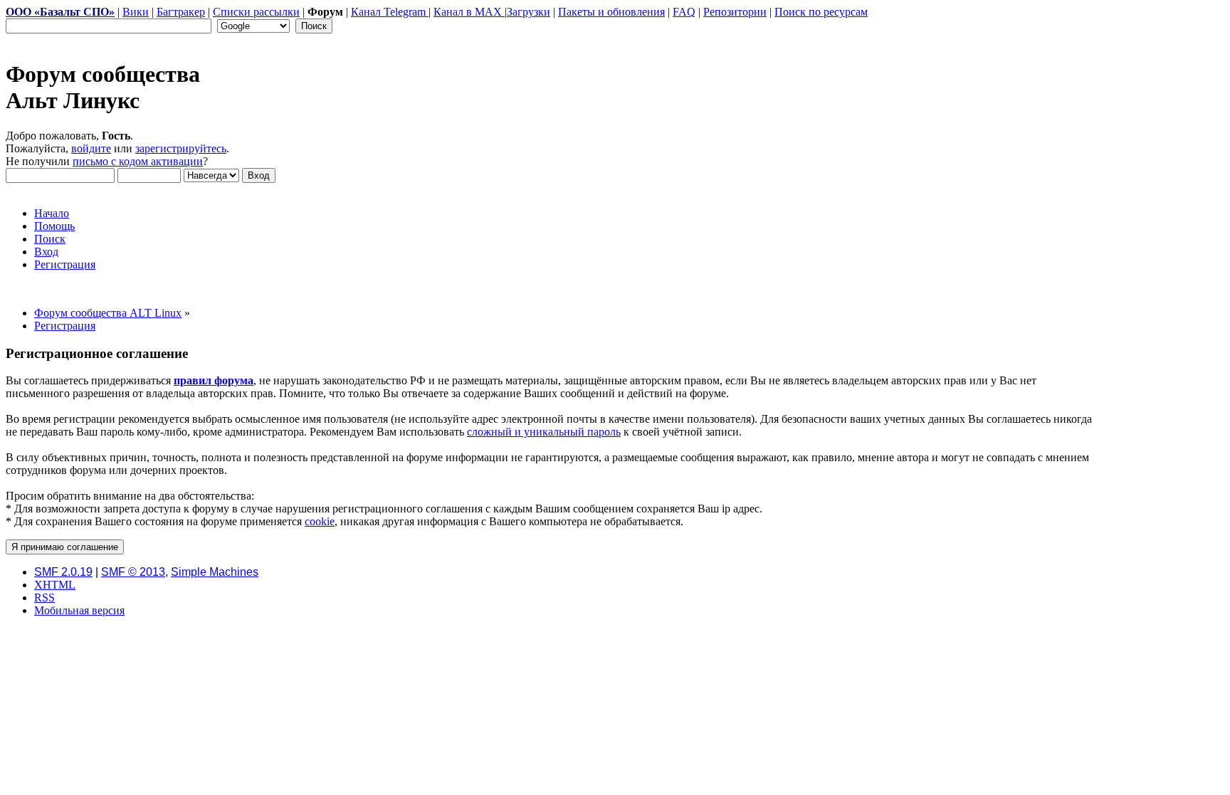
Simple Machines (214, 572)
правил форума (213, 380)
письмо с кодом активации (138, 161)
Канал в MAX (469, 12)
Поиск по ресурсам (821, 12)
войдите (91, 148)
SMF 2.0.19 (63, 572)
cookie (320, 521)
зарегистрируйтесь (180, 148)
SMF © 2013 (133, 572)
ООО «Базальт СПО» (60, 12)
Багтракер (181, 12)
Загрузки (528, 12)
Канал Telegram (390, 12)
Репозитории (735, 12)
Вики (135, 12)
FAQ (684, 12)
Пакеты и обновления (611, 12)
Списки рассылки (256, 12)
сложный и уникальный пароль (544, 432)
